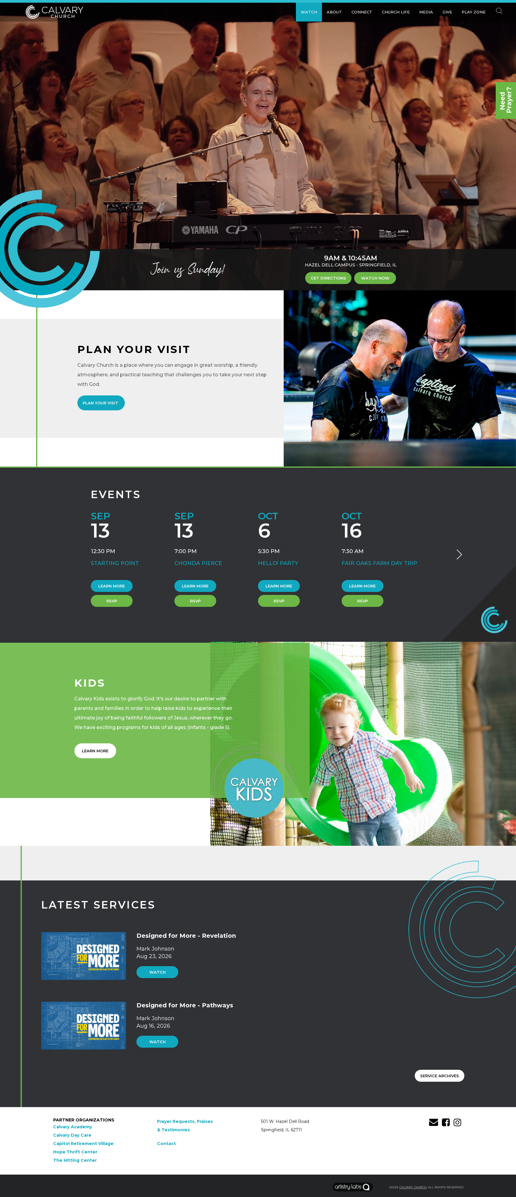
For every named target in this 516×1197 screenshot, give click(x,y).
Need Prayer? (506, 100)
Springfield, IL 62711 (281, 1129)
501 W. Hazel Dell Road (285, 1121)
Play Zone (474, 12)
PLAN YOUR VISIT (101, 402)
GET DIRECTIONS (328, 278)
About (334, 12)
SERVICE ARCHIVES (439, 1075)
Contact (166, 1143)
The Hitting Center (75, 1160)
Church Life (396, 12)
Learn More (111, 586)
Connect (361, 12)
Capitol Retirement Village (83, 1143)
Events (116, 494)
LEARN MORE (95, 750)
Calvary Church (412, 1187)
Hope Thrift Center (75, 1152)
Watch (309, 12)
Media (426, 12)
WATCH (157, 972)
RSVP (111, 600)
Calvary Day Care (72, 1135)
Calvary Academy (72, 1127)
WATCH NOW (375, 278)
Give (447, 12)
